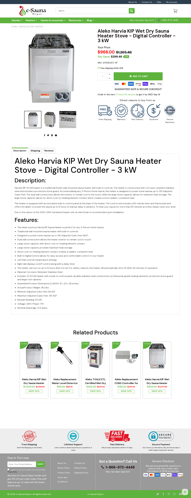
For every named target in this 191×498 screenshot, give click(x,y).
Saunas (16, 20)
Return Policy (64, 468)
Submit (40, 464)
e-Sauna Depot (24, 494)
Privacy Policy (12, 472)
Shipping (35, 150)
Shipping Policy (81, 472)
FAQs (159, 2)
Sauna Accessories (52, 20)
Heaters (31, 20)
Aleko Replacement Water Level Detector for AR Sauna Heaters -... (65, 381)
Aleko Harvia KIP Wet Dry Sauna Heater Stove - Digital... (34, 381)
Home (14, 26)
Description (19, 150)
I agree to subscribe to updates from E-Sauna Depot (26, 471)
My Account (171, 2)
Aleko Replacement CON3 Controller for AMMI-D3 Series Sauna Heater (126, 381)
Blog (89, 20)
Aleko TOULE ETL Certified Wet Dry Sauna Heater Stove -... (95, 381)
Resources (75, 20)
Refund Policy (80, 468)
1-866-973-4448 (169, 20)
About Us (132, 2)
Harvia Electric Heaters (31, 26)
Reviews (49, 150)
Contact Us (147, 2)
